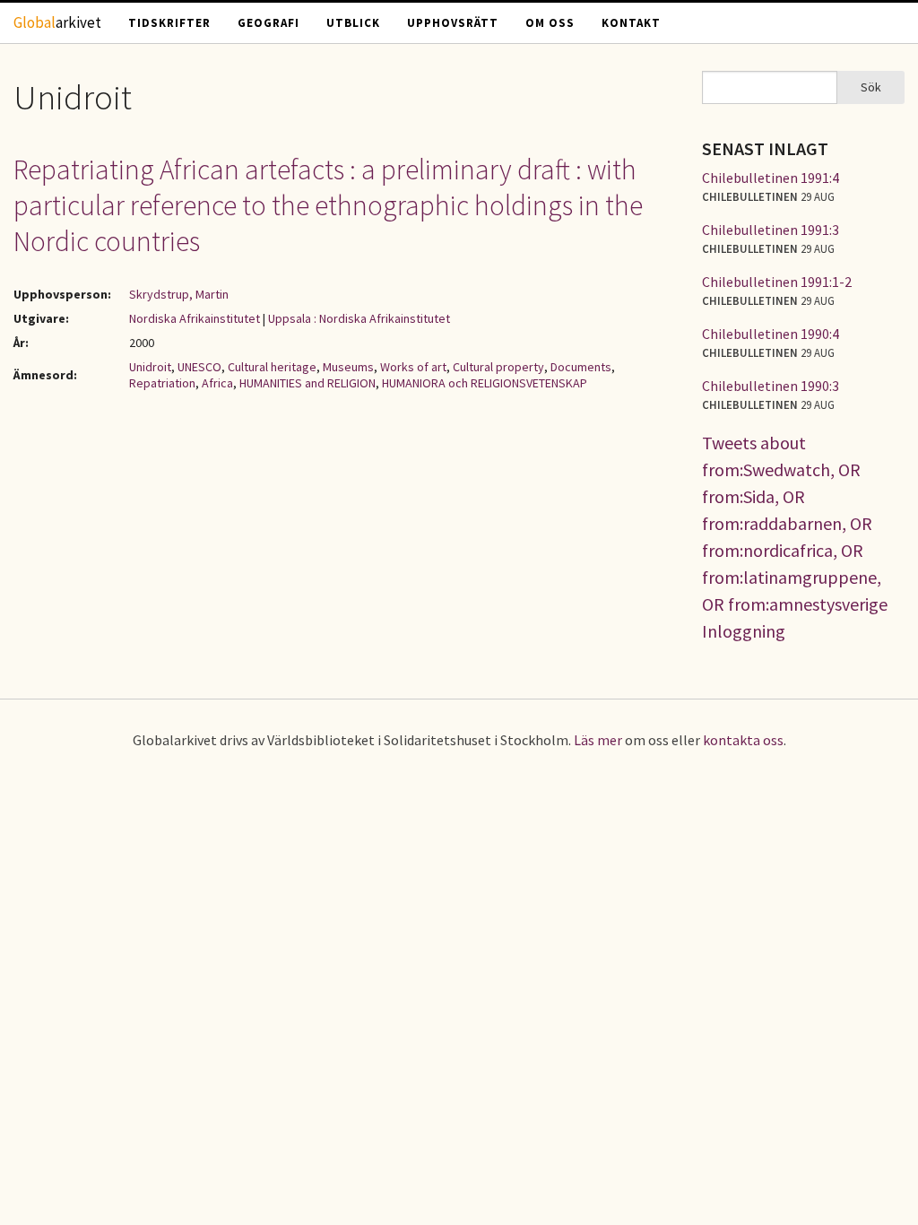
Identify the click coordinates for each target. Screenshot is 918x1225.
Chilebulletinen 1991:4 (770, 178)
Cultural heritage (272, 367)
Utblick (353, 22)
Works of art (413, 367)
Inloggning (743, 631)
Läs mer (598, 740)
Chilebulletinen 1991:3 (770, 230)
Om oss (550, 22)
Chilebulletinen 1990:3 (770, 386)
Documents (580, 367)
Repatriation (162, 383)
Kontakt (631, 22)
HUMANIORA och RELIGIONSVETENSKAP (484, 383)
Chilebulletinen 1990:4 (770, 334)
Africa (217, 383)
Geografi (268, 22)
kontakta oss (743, 740)
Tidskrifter (169, 22)
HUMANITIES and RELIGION (307, 383)
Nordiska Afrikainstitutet (194, 318)
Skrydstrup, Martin (179, 294)
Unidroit (150, 367)
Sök (871, 87)
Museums (348, 367)
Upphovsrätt (452, 22)
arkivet (57, 22)
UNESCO (199, 367)
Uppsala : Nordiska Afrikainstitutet (359, 318)
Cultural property (498, 367)
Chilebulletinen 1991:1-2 (777, 282)
